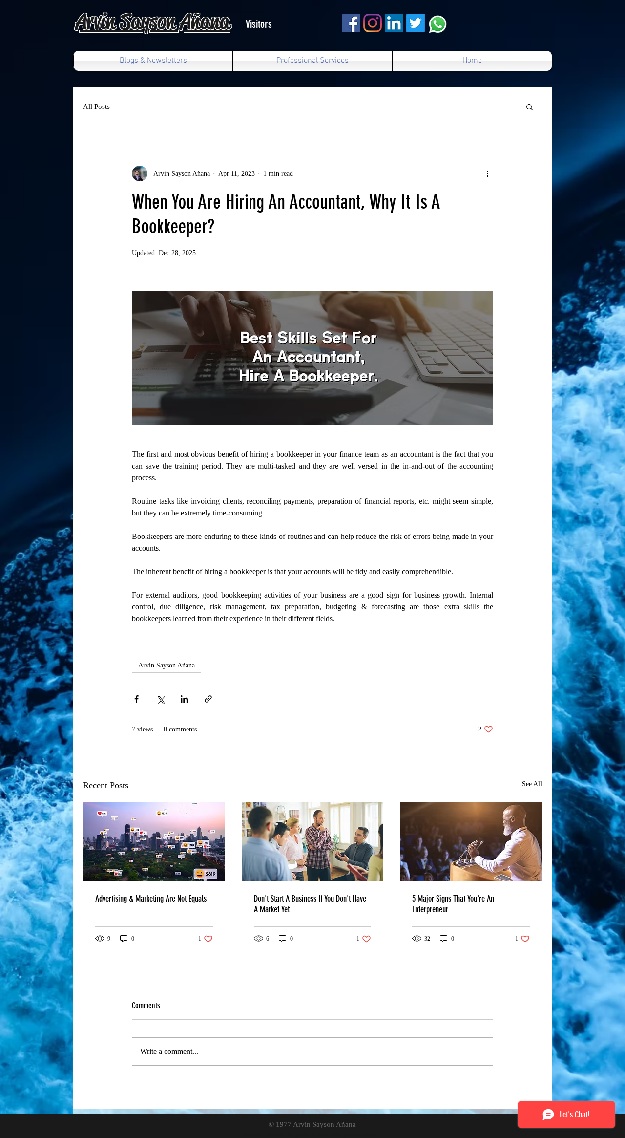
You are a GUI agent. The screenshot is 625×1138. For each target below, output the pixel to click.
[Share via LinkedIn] (184, 699)
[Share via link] (208, 699)
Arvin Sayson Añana (166, 665)
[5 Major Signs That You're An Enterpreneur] (471, 841)
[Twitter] (415, 23)
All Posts (96, 106)
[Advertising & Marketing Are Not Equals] (154, 841)
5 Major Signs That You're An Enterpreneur (453, 904)
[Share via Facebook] (136, 699)
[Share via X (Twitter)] (160, 699)
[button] (529, 106)
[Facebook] (351, 23)
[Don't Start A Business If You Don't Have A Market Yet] (312, 841)
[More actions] (487, 173)
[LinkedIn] (394, 23)
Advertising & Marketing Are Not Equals (151, 898)
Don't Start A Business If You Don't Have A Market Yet (310, 904)
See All (532, 784)
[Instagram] (372, 23)
